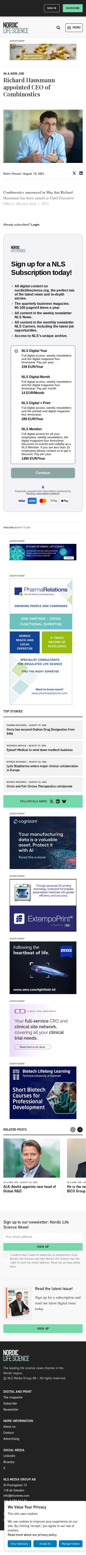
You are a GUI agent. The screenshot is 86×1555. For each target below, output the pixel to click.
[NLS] (15, 27)
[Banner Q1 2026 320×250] (43, 930)
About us (9, 1426)
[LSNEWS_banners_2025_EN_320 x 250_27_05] (43, 993)
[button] (80, 1129)
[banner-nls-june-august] (43, 559)
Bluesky (9, 1462)
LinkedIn (9, 1456)
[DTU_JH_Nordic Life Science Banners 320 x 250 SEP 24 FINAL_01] (43, 1118)
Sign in (51, 8)
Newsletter (11, 1409)
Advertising (11, 1439)
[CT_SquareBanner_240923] (43, 1055)
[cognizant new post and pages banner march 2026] (43, 868)
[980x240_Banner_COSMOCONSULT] (43, 59)
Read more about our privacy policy (32, 1534)
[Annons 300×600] (41, 704)
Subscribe (73, 8)
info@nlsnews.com (16, 1495)
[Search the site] (58, 27)
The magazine (13, 1397)
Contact (8, 1432)
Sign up (43, 1247)
